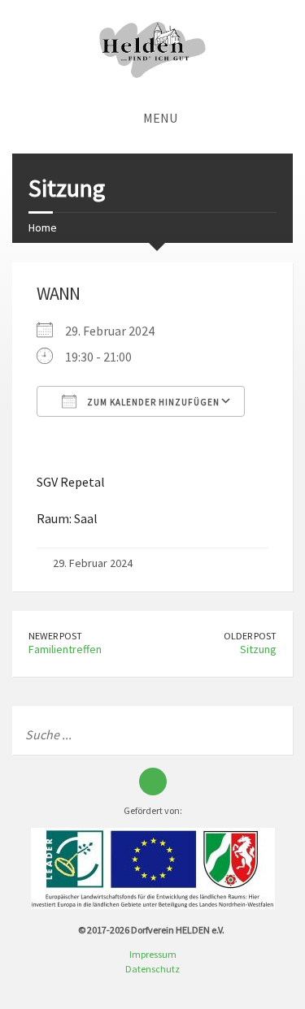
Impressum (152, 954)
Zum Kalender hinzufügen (152, 402)
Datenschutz (152, 969)
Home (42, 227)
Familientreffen (65, 649)
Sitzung (258, 649)
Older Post (250, 636)
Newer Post (55, 636)
